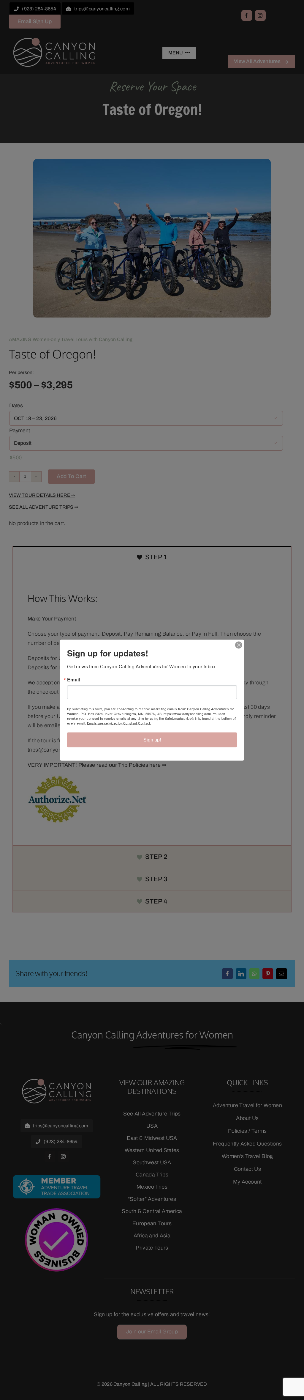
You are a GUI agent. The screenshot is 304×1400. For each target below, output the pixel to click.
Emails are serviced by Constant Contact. (119, 722)
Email (73, 679)
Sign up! (152, 739)
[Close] (238, 644)
